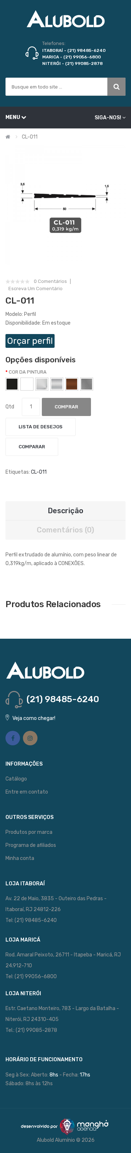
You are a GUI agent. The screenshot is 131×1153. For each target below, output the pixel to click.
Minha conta (19, 858)
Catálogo (16, 779)
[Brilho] (41, 384)
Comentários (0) (65, 530)
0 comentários (50, 281)
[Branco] (26, 384)
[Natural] (56, 384)
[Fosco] (86, 384)
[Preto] (12, 384)
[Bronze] (71, 384)
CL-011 (29, 137)
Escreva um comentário (35, 289)
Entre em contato (26, 792)
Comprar (66, 406)
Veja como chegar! (33, 718)
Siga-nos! (108, 118)
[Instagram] (30, 738)
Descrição (65, 510)
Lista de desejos (41, 426)
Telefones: (54, 43)
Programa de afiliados (30, 845)
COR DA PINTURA (28, 372)
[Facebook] (12, 738)
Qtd (9, 407)
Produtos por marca (28, 832)
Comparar (32, 446)
